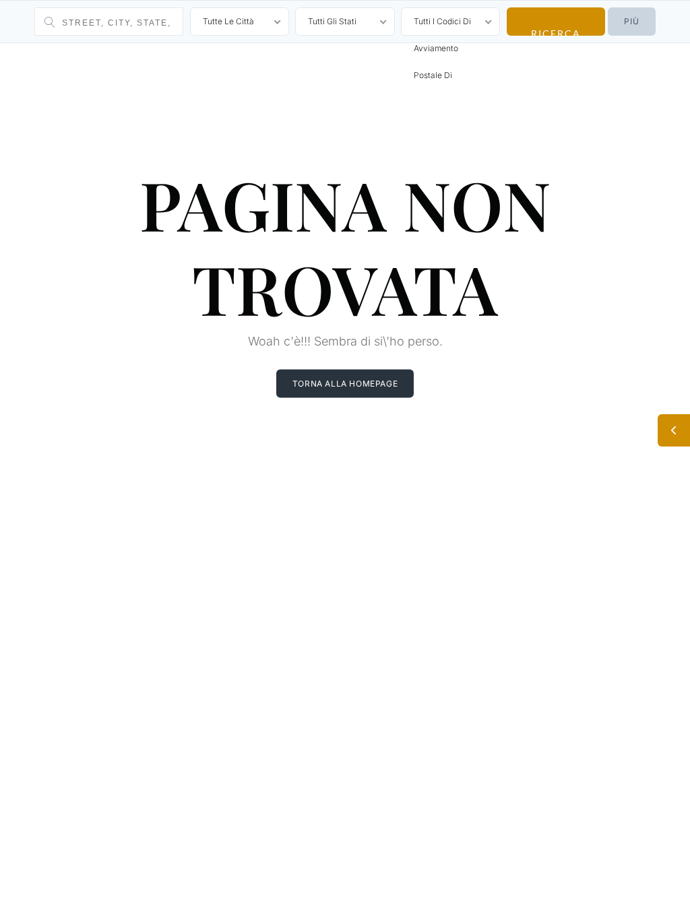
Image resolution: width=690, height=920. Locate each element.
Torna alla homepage (345, 384)
